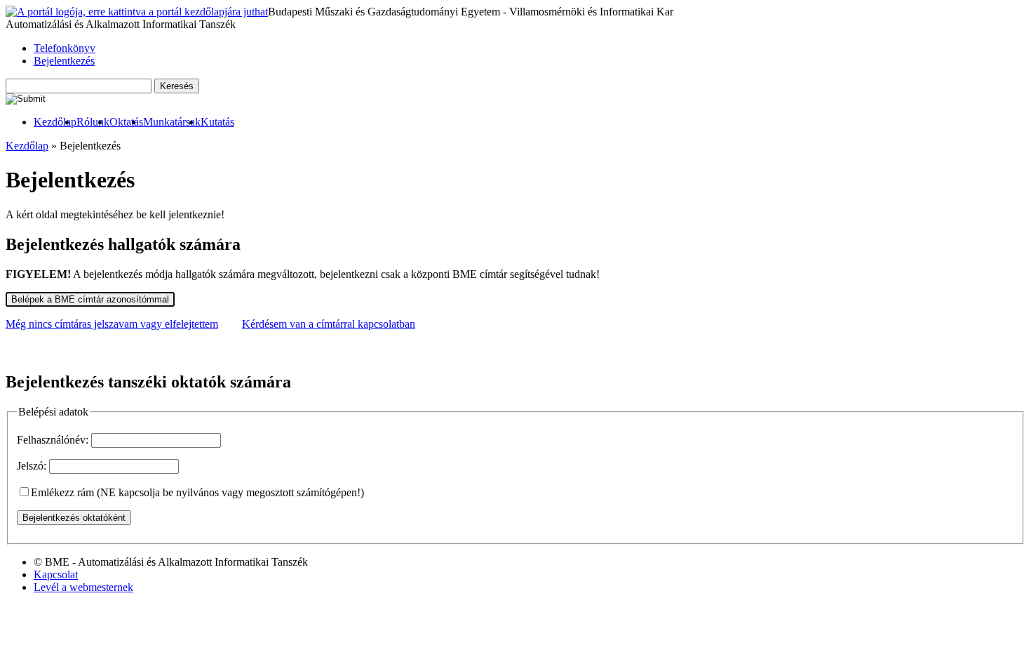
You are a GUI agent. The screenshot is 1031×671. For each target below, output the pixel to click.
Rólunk (92, 122)
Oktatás (126, 122)
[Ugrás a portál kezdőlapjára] (137, 12)
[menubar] (120, 122)
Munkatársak (172, 122)
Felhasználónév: (52, 440)
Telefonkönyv (64, 48)
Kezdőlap (55, 122)
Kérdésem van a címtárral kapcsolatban (328, 324)
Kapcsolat (56, 574)
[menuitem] (55, 122)
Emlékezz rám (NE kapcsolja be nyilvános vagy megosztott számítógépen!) (197, 492)
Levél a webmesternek (83, 587)
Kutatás (217, 122)
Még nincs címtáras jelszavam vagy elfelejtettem (112, 324)
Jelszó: (31, 466)
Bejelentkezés (64, 61)
